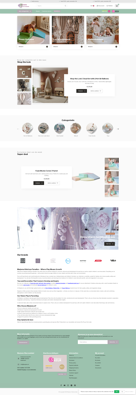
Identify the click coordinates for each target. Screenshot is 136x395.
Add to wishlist (95, 91)
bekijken (37, 183)
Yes (117, 391)
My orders (97, 358)
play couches (47, 283)
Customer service (46, 11)
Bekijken (80, 91)
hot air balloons (42, 285)
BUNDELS (57, 11)
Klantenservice (23, 342)
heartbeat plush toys (73, 283)
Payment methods (73, 365)
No (122, 391)
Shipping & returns (74, 368)
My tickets (97, 360)
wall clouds (26, 285)
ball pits (41, 283)
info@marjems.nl (25, 364)
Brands (38, 11)
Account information (100, 355)
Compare (97, 365)
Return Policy (72, 370)
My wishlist (98, 363)
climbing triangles (60, 283)
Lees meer (60, 374)
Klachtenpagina (73, 378)
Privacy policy (72, 363)
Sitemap (71, 375)
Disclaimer (71, 360)
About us (71, 355)
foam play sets (34, 283)
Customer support (73, 373)
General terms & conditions (76, 358)
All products (98, 368)
